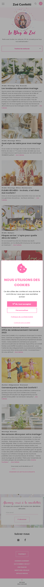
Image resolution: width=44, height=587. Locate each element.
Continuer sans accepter (22, 322)
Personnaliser (22, 310)
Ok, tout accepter (23, 304)
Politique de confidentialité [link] (22, 317)
